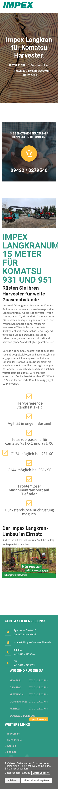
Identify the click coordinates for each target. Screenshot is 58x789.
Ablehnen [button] (12, 780)
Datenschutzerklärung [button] (17, 772)
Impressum (13, 733)
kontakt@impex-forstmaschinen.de (32, 642)
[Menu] (54, 6)
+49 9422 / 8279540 (24, 654)
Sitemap (12, 751)
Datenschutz (14, 739)
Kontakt (11, 745)
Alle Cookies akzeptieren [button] (36, 780)
